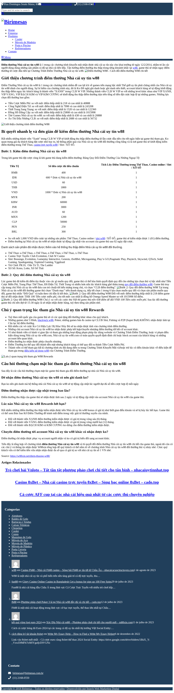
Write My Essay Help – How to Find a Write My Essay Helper (81, 633)
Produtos (13, 36)
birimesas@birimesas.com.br (56, 4)
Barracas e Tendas (21, 522)
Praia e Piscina (23, 45)
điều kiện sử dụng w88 (36, 350)
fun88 (15, 581)
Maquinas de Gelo (21, 537)
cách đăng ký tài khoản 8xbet (27, 633)
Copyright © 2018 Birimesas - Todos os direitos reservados (33, 688)
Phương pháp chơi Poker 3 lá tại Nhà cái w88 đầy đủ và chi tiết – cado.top (61, 602)
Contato (12, 51)
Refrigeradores (23, 48)
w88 (135, 67)
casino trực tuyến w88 (46, 144)
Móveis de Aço (20, 540)
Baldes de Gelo (20, 518)
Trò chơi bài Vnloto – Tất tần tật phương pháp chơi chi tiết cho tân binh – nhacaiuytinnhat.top (87, 470)
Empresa (13, 33)
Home (11, 30)
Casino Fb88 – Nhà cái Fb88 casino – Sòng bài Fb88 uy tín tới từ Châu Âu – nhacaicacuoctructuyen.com (77, 570)
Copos (15, 534)
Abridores (17, 515)
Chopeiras (17, 528)
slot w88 (100, 238)
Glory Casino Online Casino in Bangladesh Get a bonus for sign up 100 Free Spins (67, 581)
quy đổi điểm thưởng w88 (138, 284)
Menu (7, 57)
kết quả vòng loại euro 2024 (27, 622)
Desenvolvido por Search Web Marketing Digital (93, 688)
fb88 (14, 602)
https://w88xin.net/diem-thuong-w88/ (30, 456)
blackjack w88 (45, 320)
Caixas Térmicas (20, 525)
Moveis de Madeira (25, 42)
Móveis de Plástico (22, 546)
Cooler (18, 39)
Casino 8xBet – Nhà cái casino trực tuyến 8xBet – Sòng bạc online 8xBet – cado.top (87, 482)
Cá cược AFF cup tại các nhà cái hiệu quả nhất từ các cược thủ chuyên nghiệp (87, 494)
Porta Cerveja (19, 549)
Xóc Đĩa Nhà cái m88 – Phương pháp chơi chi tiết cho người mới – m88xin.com (89, 622)
